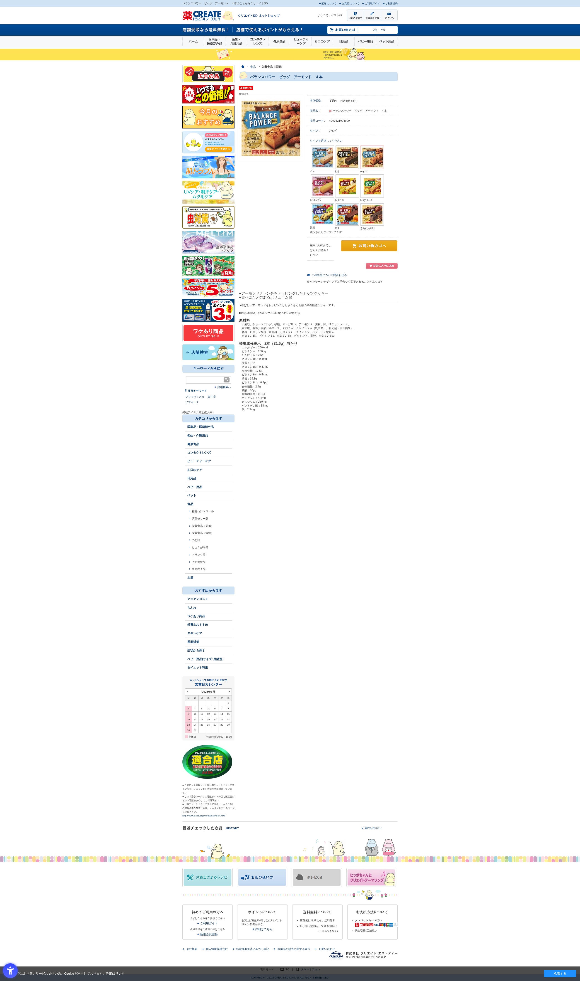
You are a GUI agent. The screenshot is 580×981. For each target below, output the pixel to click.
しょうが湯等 (200, 547)
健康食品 (279, 41)
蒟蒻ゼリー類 (200, 518)
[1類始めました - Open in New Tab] (208, 310)
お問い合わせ (327, 949)
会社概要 (191, 949)
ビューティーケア (300, 41)
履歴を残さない (373, 828)
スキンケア (194, 633)
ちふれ (191, 607)
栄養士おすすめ (197, 624)
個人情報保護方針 (217, 949)
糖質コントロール (203, 511)
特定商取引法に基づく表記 (252, 949)
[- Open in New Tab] (208, 242)
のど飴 (196, 540)
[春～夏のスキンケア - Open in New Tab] (208, 191)
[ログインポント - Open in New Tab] (208, 287)
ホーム (193, 41)
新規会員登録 (209, 934)
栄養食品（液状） (203, 533)
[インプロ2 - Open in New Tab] (208, 141)
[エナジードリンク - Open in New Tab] (208, 265)
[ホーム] (242, 67)
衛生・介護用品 (236, 41)
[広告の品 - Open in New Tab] (208, 73)
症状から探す (196, 650)
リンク (120, 973)
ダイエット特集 (197, 667)
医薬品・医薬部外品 (214, 41)
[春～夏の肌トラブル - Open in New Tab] (208, 166)
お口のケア (322, 41)
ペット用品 (386, 41)
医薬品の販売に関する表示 (294, 949)
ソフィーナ (192, 402)
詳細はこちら (264, 929)
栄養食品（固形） (203, 525)
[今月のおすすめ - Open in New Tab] (208, 116)
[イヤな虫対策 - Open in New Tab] (208, 217)
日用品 (343, 41)
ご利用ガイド (209, 923)
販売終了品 (198, 569)
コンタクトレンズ (257, 41)
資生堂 (212, 396)
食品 (190, 504)
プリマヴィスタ (194, 396)
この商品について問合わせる (329, 275)
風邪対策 (193, 641)
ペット (191, 495)
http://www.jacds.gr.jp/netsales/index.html (203, 815)
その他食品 (198, 562)
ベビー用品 (365, 41)
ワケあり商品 (196, 616)
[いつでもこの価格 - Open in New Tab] (208, 94)
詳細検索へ (224, 387)
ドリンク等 (198, 554)
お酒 (190, 577)
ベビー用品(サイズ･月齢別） (206, 659)
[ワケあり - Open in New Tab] (208, 332)
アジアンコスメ (197, 599)
